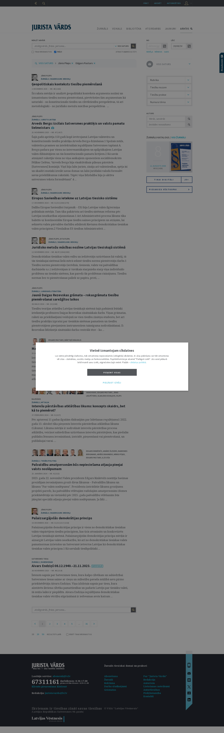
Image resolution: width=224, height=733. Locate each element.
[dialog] (112, 366)
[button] (112, 383)
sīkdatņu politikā (138, 362)
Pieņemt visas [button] (112, 372)
